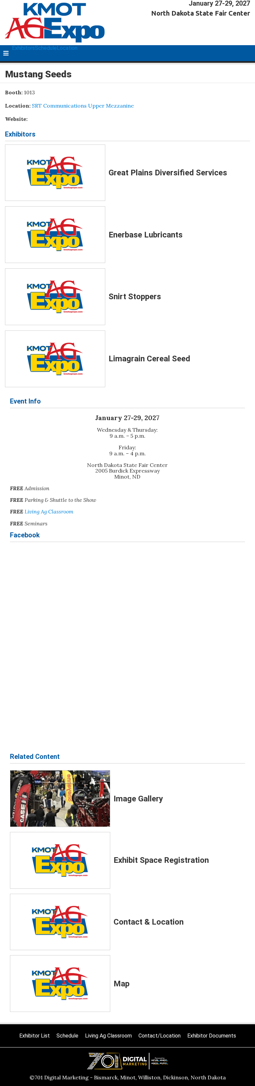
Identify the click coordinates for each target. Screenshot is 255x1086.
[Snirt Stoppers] (55, 297)
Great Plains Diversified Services (168, 172)
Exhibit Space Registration (161, 860)
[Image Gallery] (60, 798)
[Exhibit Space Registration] (60, 860)
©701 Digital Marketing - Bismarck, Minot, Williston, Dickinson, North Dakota (128, 1077)
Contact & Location (149, 922)
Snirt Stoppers (135, 296)
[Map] (60, 983)
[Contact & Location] (60, 922)
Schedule (46, 48)
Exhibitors (23, 48)
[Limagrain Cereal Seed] (55, 359)
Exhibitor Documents (211, 1036)
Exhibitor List (34, 1036)
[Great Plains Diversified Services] (55, 173)
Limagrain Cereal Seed (149, 358)
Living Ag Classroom (49, 511)
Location (67, 48)
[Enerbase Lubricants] (55, 235)
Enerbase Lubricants (146, 234)
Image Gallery (138, 798)
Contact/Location (159, 1036)
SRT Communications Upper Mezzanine (83, 105)
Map (121, 983)
